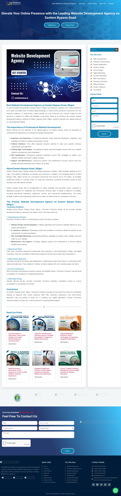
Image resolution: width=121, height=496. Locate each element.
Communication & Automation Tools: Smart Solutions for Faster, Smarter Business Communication (17, 337)
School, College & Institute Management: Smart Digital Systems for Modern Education (69, 371)
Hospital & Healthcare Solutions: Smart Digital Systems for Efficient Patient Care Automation (43, 371)
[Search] (116, 50)
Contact (111, 3)
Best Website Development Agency (64, 3)
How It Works (92, 3)
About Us (103, 3)
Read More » (13, 344)
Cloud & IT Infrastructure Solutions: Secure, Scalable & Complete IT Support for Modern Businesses (44, 336)
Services (82, 3)
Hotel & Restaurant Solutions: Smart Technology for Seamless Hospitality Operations (69, 336)
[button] (115, 490)
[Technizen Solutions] (13, 3)
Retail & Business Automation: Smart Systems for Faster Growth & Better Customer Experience (18, 372)
